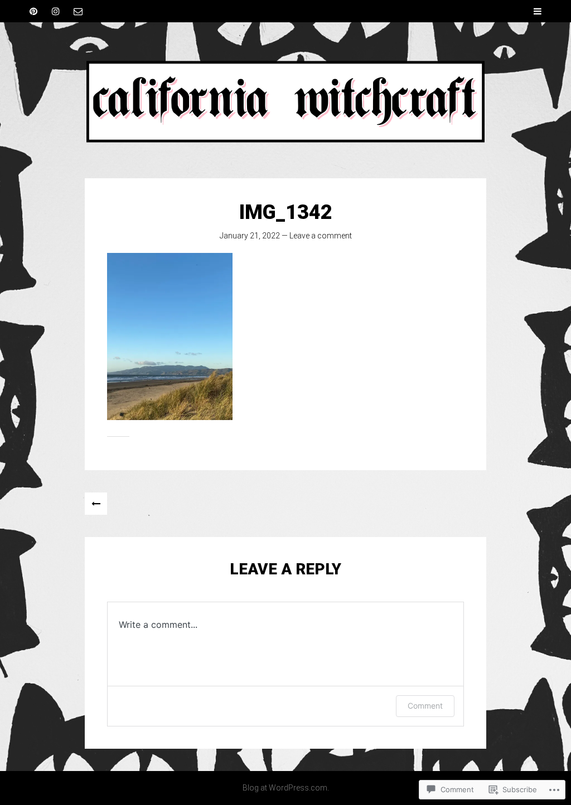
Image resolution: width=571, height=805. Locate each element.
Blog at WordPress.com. (286, 787)
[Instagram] (56, 11)
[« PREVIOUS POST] (96, 503)
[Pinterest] (33, 11)
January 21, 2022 (250, 235)
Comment (425, 705)
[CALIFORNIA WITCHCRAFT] (285, 100)
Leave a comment (320, 235)
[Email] (78, 11)
